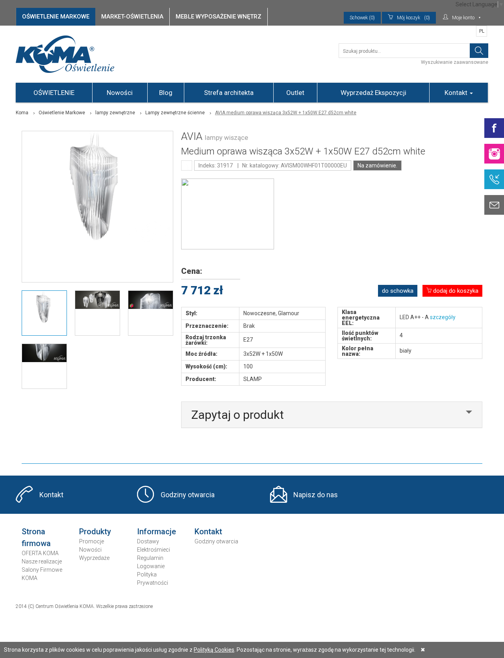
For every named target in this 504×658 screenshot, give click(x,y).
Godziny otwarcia (188, 495)
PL (481, 31)
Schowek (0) (362, 17)
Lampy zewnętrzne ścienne (175, 112)
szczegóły (443, 317)
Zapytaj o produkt (237, 415)
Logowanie (151, 566)
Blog (165, 93)
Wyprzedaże (94, 558)
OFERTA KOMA (40, 553)
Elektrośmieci (153, 549)
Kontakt (457, 93)
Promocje (91, 541)
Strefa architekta (229, 93)
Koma (22, 112)
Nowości (120, 93)
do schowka (397, 290)
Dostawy (148, 541)
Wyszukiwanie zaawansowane (454, 62)
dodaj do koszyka (455, 290)
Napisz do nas (315, 495)
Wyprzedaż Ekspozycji (373, 93)
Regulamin (150, 558)
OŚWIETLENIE (53, 93)
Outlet (295, 93)
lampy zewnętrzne (115, 112)
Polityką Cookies (214, 650)
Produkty (95, 531)
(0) (413, 17)
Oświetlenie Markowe (62, 112)
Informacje (156, 531)
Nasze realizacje (42, 561)
